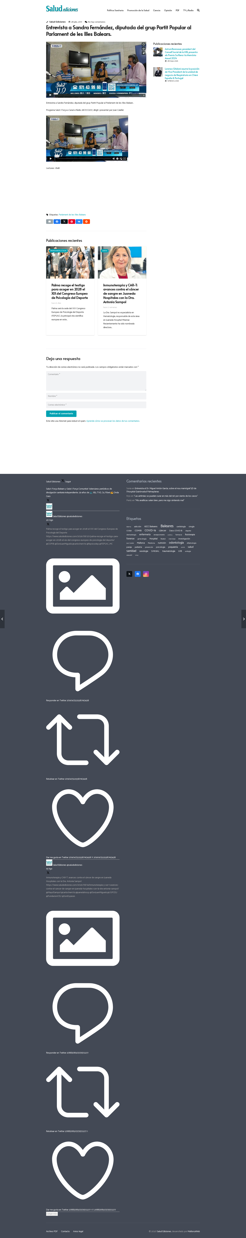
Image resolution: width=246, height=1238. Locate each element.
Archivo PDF (52, 1231)
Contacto (65, 1231)
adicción (137, 526)
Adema (128, 527)
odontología (176, 542)
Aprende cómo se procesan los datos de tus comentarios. (113, 421)
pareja (129, 547)
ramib (183, 547)
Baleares (167, 526)
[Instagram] (146, 574)
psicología (160, 547)
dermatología (131, 534)
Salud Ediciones (57, 22)
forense (130, 539)
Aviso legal (78, 1231)
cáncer (162, 530)
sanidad (131, 550)
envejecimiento (159, 534)
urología (188, 551)
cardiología (181, 526)
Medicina (151, 543)
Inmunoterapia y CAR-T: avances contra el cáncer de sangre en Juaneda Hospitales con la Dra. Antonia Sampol (121, 293)
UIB (180, 551)
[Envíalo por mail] (49, 221)
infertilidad (172, 539)
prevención (149, 547)
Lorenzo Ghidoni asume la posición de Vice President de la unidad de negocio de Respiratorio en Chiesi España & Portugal (182, 73)
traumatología (168, 551)
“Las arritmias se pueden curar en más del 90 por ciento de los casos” (166, 496)
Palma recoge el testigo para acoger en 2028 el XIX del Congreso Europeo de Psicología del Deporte (70, 291)
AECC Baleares (150, 526)
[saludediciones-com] (62, 8)
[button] (198, 10)
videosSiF (129, 555)
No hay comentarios (96, 22)
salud (190, 547)
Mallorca (141, 543)
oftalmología (191, 543)
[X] (129, 574)
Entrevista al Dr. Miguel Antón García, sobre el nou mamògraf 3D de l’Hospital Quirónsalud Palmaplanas (161, 490)
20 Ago (49, 520)
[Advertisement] (96, 190)
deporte (188, 530)
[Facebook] (138, 574)
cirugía (191, 526)
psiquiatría (173, 547)
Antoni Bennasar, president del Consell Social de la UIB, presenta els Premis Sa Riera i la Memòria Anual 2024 (181, 53)
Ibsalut (163, 538)
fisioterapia (190, 534)
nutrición (162, 543)
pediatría (138, 547)
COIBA (129, 530)
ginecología (141, 538)
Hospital (154, 539)
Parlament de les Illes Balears (72, 215)
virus (136, 555)
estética (170, 535)
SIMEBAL (155, 551)
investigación (184, 539)
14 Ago (49, 869)
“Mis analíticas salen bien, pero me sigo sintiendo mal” (159, 500)
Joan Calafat (130, 543)
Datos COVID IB (175, 530)
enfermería (145, 535)
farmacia (179, 534)
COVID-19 (150, 530)
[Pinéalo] (71, 221)
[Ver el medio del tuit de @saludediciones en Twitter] (83, 622)
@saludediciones (74, 516)
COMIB (138, 531)
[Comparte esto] (57, 221)
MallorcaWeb (194, 1231)
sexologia (143, 551)
